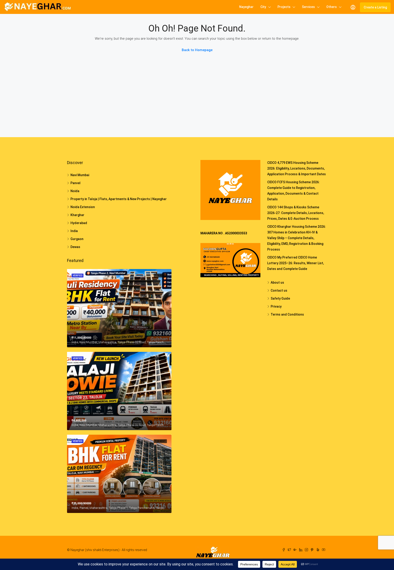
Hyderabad (78, 223)
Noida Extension (82, 207)
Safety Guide (280, 298)
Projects (283, 7)
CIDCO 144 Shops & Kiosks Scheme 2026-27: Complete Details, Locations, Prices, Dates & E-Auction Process (295, 212)
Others (331, 7)
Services (308, 7)
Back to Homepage (197, 50)
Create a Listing (375, 7)
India (74, 231)
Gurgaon (76, 239)
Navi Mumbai (79, 175)
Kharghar (77, 215)
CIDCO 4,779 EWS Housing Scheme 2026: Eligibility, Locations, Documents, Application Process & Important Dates (296, 168)
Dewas (75, 247)
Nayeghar (246, 7)
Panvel (75, 183)
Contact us (279, 290)
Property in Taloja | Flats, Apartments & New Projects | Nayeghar (118, 199)
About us (277, 282)
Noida (74, 191)
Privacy (276, 306)
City (263, 7)
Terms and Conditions (287, 314)
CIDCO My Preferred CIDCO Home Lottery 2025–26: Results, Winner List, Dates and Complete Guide (295, 263)
